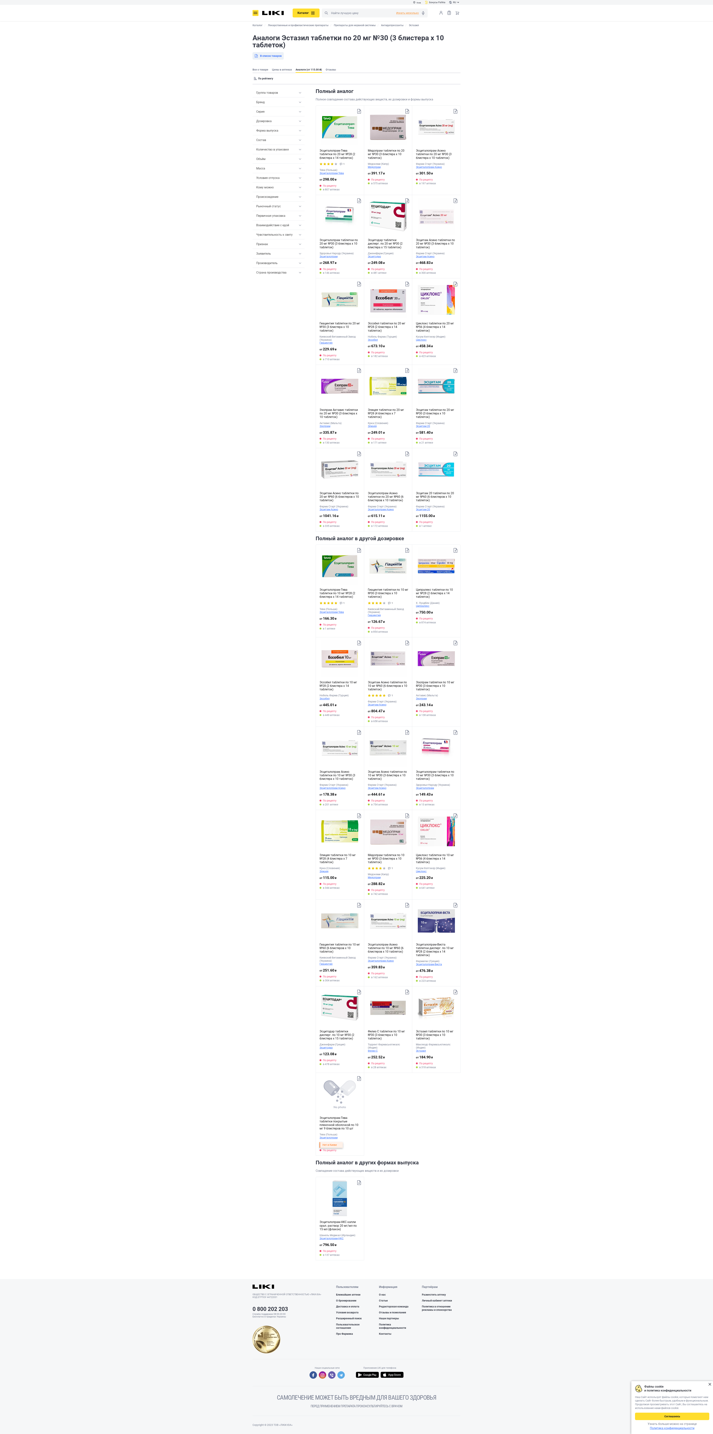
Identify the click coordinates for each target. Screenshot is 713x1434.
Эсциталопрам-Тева (332, 173)
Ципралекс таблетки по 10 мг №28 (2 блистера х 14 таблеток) (434, 593)
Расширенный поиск (349, 1318)
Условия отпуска (268, 178)
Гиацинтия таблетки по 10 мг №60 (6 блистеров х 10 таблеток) (340, 948)
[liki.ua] (273, 13)
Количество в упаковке (272, 149)
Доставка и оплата (347, 1306)
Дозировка (264, 121)
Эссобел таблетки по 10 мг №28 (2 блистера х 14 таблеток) (338, 686)
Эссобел (373, 339)
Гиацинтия (326, 342)
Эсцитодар (374, 256)
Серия (260, 111)
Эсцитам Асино (425, 256)
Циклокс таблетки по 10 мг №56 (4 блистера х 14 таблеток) (435, 858)
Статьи (383, 1300)
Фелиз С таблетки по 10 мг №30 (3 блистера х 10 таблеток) (386, 1035)
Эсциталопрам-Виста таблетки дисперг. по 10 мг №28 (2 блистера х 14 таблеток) (435, 950)
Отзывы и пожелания (392, 1312)
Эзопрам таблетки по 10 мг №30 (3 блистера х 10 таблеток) (435, 686)
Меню (255, 13)
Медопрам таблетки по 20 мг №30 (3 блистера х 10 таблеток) (386, 154)
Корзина (457, 13)
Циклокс (421, 339)
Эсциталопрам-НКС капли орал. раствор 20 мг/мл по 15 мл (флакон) (338, 1225)
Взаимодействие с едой (272, 225)
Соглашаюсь (672, 1416)
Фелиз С (373, 1050)
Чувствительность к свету (274, 234)
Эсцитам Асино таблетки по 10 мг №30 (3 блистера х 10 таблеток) (387, 775)
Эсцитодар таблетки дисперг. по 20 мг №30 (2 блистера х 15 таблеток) (385, 243)
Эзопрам (325, 426)
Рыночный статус (268, 206)
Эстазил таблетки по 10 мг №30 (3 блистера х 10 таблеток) (434, 1035)
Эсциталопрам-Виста (429, 964)
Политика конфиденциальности (392, 1326)
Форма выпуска (267, 130)
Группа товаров (267, 92)
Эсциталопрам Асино (429, 167)
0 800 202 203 (270, 1309)
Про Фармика (344, 1333)
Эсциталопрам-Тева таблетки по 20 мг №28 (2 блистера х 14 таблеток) (337, 154)
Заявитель (263, 253)
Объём (261, 159)
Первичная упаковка (270, 216)
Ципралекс (422, 605)
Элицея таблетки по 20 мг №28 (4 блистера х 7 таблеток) (386, 413)
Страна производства (271, 272)
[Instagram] (322, 1375)
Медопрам (374, 167)
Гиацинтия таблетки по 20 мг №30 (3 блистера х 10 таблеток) (340, 327)
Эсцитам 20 (423, 426)
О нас (382, 1294)
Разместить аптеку (434, 1294)
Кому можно (265, 187)
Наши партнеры (389, 1318)
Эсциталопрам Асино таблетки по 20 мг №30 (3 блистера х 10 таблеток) (434, 154)
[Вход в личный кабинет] (441, 13)
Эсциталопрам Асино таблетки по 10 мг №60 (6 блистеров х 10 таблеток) (385, 948)
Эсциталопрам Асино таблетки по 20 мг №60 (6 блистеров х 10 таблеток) (385, 496)
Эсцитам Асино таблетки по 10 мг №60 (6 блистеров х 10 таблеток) (387, 686)
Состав (261, 140)
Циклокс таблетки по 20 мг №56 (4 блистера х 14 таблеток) (435, 327)
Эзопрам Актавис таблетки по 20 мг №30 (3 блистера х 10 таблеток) (339, 413)
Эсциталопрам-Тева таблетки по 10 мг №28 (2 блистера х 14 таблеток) (337, 593)
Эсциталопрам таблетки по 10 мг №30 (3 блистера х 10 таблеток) (435, 775)
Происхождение (267, 197)
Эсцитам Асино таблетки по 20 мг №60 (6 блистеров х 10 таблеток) (339, 496)
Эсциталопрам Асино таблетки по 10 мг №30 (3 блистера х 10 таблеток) (337, 775)
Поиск (326, 13)
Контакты (385, 1333)
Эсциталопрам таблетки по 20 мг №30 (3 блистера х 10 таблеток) (339, 243)
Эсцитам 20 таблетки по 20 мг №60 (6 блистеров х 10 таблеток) (435, 496)
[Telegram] (341, 1375)
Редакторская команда (393, 1306)
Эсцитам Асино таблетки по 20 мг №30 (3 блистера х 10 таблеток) (435, 243)
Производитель (267, 263)
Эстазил (421, 1050)
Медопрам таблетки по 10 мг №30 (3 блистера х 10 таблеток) (386, 858)
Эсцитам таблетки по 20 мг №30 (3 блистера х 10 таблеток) (435, 413)
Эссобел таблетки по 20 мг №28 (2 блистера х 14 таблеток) (386, 327)
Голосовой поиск (423, 13)
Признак (262, 244)
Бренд (260, 102)
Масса (260, 168)
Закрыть (710, 1384)
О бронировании (346, 1300)
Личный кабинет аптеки (437, 1300)
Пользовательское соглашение (348, 1326)
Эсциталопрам (329, 256)
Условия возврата (347, 1312)
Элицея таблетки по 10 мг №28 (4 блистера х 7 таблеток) (338, 858)
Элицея (372, 426)
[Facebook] (313, 1375)
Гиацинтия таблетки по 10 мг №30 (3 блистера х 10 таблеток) (388, 593)
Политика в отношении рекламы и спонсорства (437, 1308)
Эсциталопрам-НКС (332, 1238)
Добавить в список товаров (359, 111)
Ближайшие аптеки (348, 1294)
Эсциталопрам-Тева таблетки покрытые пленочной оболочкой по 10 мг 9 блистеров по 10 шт (339, 1123)
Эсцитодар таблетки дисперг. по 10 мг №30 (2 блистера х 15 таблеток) (337, 1035)
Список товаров (449, 13)
